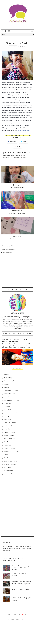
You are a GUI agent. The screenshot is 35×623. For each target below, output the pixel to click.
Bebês (6, 384)
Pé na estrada (9, 448)
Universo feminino (11, 474)
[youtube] (5, 30)
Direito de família (11, 413)
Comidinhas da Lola (11, 400)
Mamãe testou (9, 432)
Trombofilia (8, 470)
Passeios (7, 445)
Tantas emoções (10, 464)
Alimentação (9, 378)
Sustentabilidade (10, 461)
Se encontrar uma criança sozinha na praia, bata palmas (21, 567)
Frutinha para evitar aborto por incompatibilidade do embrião (21, 598)
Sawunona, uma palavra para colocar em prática (14, 340)
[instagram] (8, 30)
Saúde (6, 455)
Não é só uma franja (17, 187)
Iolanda (13, 46)
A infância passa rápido (17, 213)
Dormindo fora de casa (17, 239)
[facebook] (2, 30)
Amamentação (9, 381)
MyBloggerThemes (17, 619)
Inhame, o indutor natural (21, 589)
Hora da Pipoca (10, 423)
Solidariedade (9, 458)
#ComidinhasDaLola (24, 130)
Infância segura (10, 426)
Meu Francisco (9, 439)
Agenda (7, 374)
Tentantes (8, 467)
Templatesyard (16, 617)
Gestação (7, 419)
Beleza (6, 387)
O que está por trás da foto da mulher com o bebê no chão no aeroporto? (21, 583)
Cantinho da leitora (12, 390)
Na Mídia (7, 442)
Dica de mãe (8, 410)
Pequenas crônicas (11, 451)
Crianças (7, 403)
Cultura (7, 406)
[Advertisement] (17, 490)
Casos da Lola (9, 394)
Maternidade (9, 435)
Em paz (7, 416)
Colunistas (8, 397)
